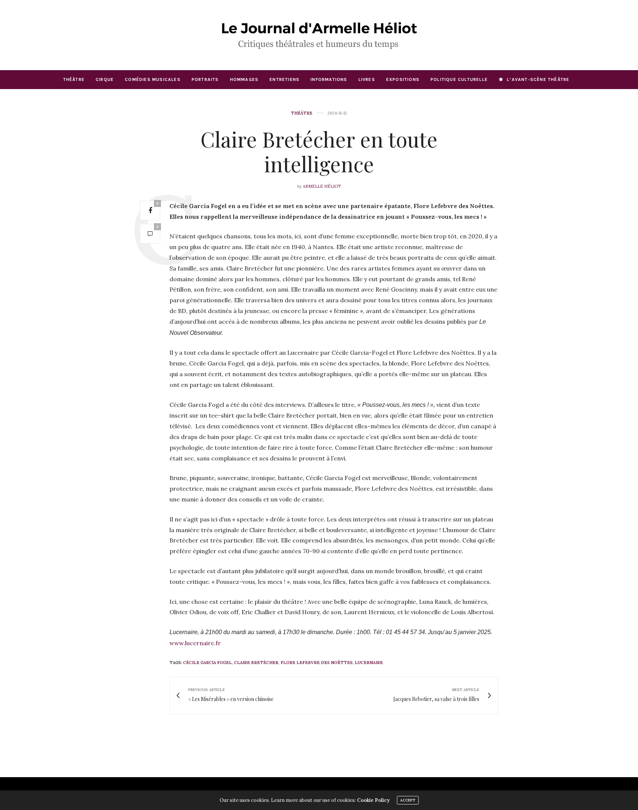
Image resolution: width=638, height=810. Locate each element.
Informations (329, 79)
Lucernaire (369, 662)
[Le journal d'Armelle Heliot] (319, 35)
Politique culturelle (459, 79)
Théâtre (74, 79)
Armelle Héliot (322, 186)
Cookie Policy (373, 800)
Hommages (244, 79)
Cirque (105, 79)
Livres (367, 79)
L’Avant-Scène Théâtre (538, 79)
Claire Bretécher (256, 662)
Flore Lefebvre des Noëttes (317, 662)
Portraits (205, 79)
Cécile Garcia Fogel (207, 662)
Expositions (402, 79)
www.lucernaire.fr (195, 643)
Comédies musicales (153, 79)
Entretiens (284, 79)
